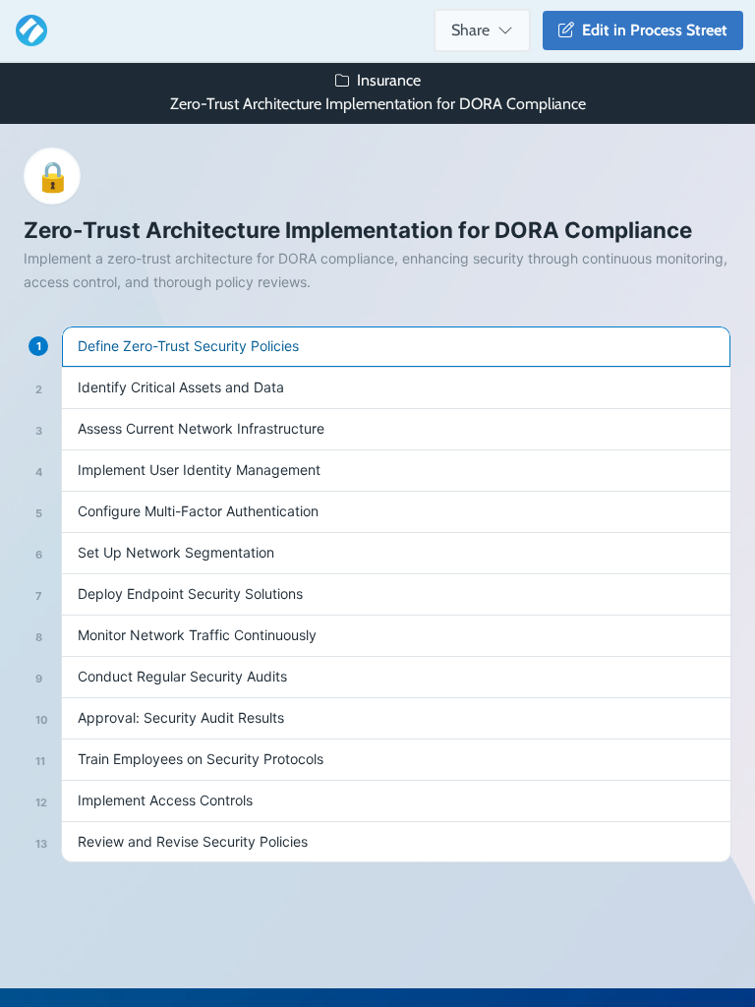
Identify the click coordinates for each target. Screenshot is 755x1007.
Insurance (389, 80)
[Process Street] (27, 30)
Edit (650, 30)
